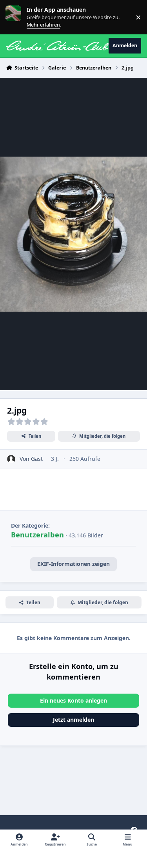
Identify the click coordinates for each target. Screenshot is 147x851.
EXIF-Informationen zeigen (73, 563)
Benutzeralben (37, 534)
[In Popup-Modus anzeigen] (73, 234)
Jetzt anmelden (73, 719)
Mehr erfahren (19, 17)
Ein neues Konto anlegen (73, 700)
